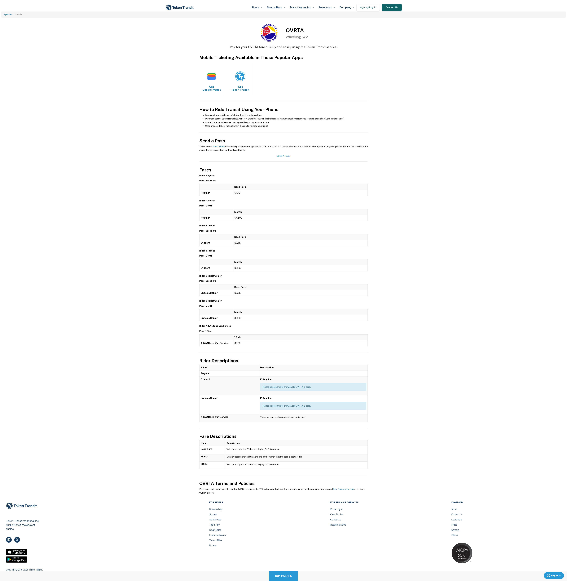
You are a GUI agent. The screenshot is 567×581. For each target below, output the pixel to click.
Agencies (7, 14)
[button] (257, 7)
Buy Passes (283, 575)
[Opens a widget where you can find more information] (554, 576)
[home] (180, 7)
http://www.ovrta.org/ (343, 489)
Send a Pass (219, 146)
